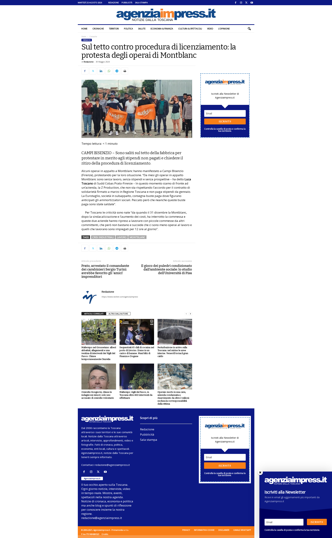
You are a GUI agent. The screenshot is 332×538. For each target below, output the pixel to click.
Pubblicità (127, 2)
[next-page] (190, 314)
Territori (114, 28)
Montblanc (137, 237)
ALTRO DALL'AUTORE (118, 313)
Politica (128, 28)
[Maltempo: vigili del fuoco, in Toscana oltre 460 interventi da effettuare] (136, 377)
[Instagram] (241, 2)
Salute (141, 28)
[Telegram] (116, 70)
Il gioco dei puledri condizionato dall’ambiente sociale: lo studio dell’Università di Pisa (166, 269)
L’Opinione (224, 28)
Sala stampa (141, 2)
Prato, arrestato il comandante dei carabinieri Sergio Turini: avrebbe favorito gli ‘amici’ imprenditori (105, 271)
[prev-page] (186, 314)
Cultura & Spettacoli (190, 28)
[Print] (124, 70)
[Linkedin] (100, 70)
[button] (249, 29)
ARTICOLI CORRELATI (93, 313)
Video (210, 28)
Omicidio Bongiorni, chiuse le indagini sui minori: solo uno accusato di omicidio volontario (97, 395)
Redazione (113, 2)
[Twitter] (246, 2)
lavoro (122, 237)
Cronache (98, 28)
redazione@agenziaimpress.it (112, 465)
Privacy (186, 530)
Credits (105, 534)
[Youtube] (252, 2)
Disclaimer (223, 530)
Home (84, 28)
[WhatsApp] (108, 70)
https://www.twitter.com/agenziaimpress (120, 296)
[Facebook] (236, 2)
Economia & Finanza (162, 28)
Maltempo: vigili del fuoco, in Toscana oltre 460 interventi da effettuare (135, 395)
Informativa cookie (204, 530)
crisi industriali (103, 237)
